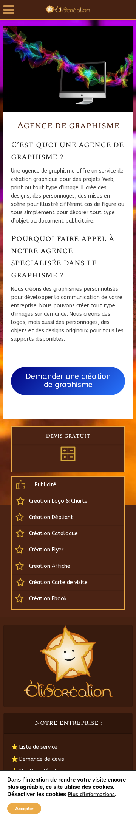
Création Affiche (49, 566)
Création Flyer (46, 550)
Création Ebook (48, 598)
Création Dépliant (51, 517)
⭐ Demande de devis (37, 759)
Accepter (24, 808)
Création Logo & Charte (58, 501)
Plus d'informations (91, 794)
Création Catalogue (53, 533)
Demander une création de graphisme (68, 380)
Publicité (45, 484)
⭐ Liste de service (34, 747)
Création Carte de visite (58, 582)
